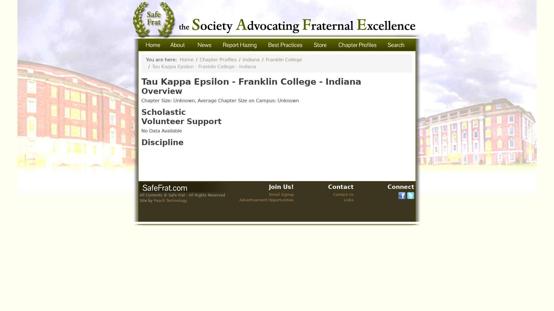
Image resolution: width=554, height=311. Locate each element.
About (178, 45)
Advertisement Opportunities (266, 200)
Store (320, 45)
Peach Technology (170, 200)
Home (152, 45)
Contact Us (343, 194)
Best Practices (285, 45)
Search (397, 45)
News (204, 45)
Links (349, 200)
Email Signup (281, 194)
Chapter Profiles (358, 45)
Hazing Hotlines (240, 45)
